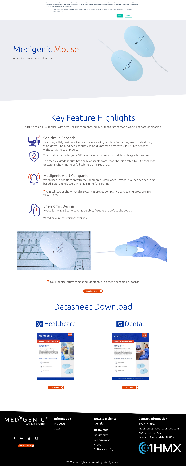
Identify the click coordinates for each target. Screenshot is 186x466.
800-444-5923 (147, 423)
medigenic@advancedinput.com (159, 428)
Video (97, 444)
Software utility (103, 449)
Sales (57, 428)
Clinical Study (102, 439)
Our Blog (99, 423)
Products (59, 423)
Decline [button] (128, 15)
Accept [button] (120, 15)
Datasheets (101, 434)
